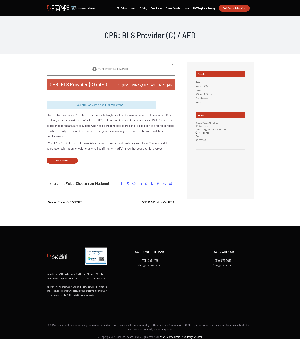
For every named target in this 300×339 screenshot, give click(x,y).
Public (198, 102)
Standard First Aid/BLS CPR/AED (65, 202)
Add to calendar (62, 160)
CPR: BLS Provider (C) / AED (157, 202)
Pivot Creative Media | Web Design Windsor (180, 336)
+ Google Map (203, 132)
